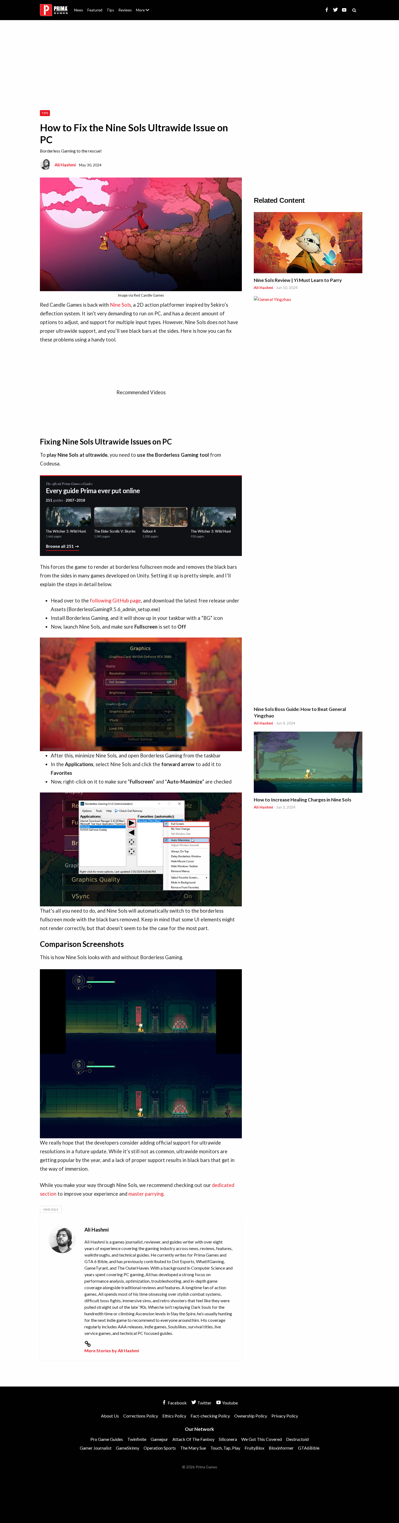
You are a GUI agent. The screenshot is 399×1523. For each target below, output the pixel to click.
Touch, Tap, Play (225, 1447)
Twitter (204, 1402)
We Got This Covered (261, 1439)
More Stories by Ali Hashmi (111, 1350)
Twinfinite (136, 1439)
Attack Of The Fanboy (193, 1439)
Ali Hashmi (65, 164)
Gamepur (159, 1439)
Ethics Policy (174, 1415)
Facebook (177, 1402)
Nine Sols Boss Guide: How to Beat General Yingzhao (300, 712)
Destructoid (297, 1439)
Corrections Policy (140, 1415)
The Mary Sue (193, 1447)
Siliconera (228, 1439)
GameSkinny (127, 1447)
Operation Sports (160, 1447)
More (146, 12)
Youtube (229, 1402)
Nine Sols (120, 305)
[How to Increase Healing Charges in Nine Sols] (308, 763)
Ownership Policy (250, 1415)
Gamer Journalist (96, 1447)
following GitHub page (115, 601)
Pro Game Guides (106, 1439)
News (78, 10)
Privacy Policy (284, 1415)
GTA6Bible (308, 1447)
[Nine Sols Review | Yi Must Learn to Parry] (308, 243)
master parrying (145, 1194)
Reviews (125, 10)
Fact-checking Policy (210, 1415)
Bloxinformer (281, 1447)
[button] (141, 694)
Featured (94, 10)
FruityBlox (254, 1447)
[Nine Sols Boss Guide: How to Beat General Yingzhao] (308, 500)
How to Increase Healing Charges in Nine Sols (302, 800)
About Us (143, 7)
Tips (110, 10)
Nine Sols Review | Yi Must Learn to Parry (298, 280)
